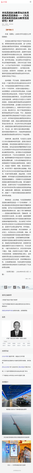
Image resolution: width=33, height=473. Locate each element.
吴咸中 (13, 345)
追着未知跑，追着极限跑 (14, 310)
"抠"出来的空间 (10, 367)
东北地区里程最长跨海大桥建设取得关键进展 (16, 437)
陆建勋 (13, 343)
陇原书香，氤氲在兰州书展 (13, 356)
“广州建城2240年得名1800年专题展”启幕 (13, 375)
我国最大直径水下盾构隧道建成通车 (16, 409)
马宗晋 (4, 343)
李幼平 (28, 345)
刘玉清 (23, 345)
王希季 (9, 343)
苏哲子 (4, 345)
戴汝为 (18, 345)
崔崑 (24, 343)
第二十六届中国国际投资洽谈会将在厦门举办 (15, 371)
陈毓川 (9, 345)
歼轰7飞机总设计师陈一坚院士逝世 (16, 338)
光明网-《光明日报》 (9, 24)
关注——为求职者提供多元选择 (16, 465)
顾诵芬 (28, 343)
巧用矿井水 (24, 367)
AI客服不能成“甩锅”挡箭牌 (9, 300)
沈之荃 (18, 343)
